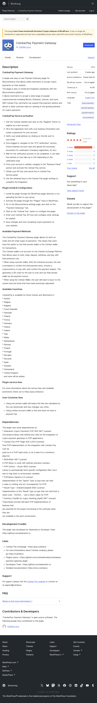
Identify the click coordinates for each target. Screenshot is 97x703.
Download (89, 45)
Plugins (29, 650)
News (4, 646)
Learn (52, 642)
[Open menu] (93, 3)
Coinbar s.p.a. (25, 47)
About (5, 642)
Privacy (5, 654)
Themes (29, 646)
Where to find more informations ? (17, 601)
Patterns (29, 654)
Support (91, 57)
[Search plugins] (27, 19)
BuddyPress (8, 675)
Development (35, 57)
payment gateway (87, 108)
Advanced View (74, 124)
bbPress (7, 671)
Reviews (20, 57)
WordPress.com (10, 662)
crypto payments (88, 103)
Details (8, 57)
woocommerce (88, 117)
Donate (77, 650)
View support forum (75, 190)
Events (76, 646)
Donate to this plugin (76, 213)
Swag (77, 654)
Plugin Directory (8, 11)
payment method (88, 113)
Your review (72, 168)
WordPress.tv (57, 654)
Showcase (30, 642)
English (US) (90, 98)
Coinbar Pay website (36, 581)
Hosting (5, 650)
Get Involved (79, 642)
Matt (5, 666)
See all (92, 168)
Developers (55, 650)
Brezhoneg (12, 685)
